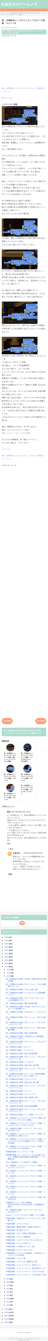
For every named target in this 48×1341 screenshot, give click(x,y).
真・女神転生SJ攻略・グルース (18, 1047)
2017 (6, 967)
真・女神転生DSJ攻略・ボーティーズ (20, 1094)
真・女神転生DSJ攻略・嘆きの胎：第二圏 (22, 1082)
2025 (6, 940)
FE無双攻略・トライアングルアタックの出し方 (24, 1240)
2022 (6, 950)
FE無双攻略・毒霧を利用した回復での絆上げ (23, 1227)
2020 (6, 957)
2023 (6, 947)
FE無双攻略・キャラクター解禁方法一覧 (21, 1262)
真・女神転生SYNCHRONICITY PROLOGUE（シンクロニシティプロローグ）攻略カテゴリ (23, 732)
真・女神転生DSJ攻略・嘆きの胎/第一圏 (21, 1097)
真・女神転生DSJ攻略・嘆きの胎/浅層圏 (21, 1106)
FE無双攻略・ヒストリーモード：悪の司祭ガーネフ (26, 1268)
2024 (6, 944)
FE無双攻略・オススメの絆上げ (18, 1243)
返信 (9, 844)
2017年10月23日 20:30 (33, 853)
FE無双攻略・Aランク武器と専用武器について (24, 1233)
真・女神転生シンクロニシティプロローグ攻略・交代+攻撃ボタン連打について (25, 1135)
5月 (8, 1292)
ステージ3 (8, 98)
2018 (6, 963)
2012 (6, 1322)
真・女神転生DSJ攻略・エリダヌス (19, 1062)
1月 (8, 1305)
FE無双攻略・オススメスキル (17, 1224)
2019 (6, 960)
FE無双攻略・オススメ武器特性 (18, 1237)
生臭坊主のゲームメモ (19, 4)
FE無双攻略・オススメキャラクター (20, 1250)
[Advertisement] (24, 61)
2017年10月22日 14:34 (20, 812)
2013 (6, 1319)
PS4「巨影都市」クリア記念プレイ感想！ (22, 1162)
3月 (8, 1298)
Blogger (27, 1332)
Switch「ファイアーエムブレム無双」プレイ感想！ (26, 1215)
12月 (8, 970)
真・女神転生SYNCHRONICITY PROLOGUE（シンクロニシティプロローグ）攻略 (23, 32)
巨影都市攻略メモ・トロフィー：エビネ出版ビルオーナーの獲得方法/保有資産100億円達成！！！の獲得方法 (25, 1157)
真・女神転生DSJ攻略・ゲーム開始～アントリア (25, 1115)
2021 (6, 954)
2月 (8, 1302)
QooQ (27, 1340)
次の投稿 (7, 721)
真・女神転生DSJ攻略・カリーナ (19, 1091)
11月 (8, 973)
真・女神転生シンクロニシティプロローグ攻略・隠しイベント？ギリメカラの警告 (25, 1119)
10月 (8, 976)
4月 (8, 1295)
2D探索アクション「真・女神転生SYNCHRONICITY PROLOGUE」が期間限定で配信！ (25, 1205)
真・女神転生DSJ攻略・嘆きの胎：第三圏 (22, 1065)
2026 (6, 937)
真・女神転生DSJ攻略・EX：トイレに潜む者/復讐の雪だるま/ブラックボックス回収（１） (25, 1075)
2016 (6, 1309)
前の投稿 (40, 721)
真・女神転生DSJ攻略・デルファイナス (21, 1079)
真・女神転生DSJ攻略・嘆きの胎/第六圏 (21, 1003)
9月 (8, 1279)
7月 (8, 1285)
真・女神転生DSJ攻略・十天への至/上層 (21, 989)
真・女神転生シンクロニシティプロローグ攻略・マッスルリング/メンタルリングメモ (25, 1124)
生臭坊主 (16, 853)
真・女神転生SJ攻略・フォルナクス (20, 1050)
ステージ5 (6, 449)
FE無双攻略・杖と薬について (17, 1230)
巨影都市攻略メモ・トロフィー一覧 (19, 1152)
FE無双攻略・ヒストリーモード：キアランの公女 (25, 1271)
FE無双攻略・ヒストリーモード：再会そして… (24, 1265)
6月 (8, 1289)
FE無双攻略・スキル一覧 (15, 1258)
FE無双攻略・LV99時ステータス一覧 (20, 1246)
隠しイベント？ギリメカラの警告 (16, 433)
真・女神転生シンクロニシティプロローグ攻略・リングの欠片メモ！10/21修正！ (25, 1147)
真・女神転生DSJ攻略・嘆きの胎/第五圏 (21, 1033)
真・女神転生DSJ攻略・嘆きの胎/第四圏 (21, 1053)
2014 (6, 1316)
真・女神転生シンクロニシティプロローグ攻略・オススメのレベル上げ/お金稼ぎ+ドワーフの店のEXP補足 (25, 1141)
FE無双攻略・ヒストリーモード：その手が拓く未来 (26, 1275)
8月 (8, 1282)
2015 (6, 1312)
